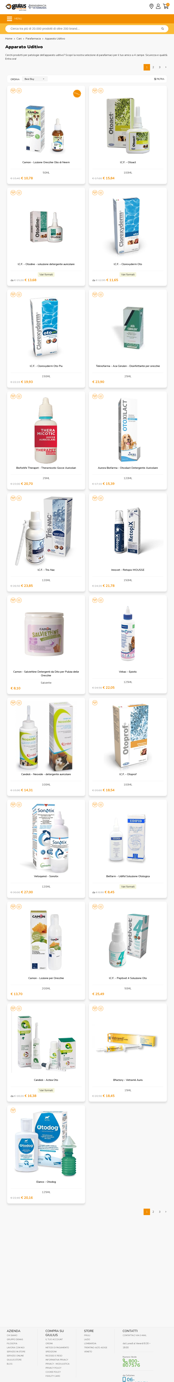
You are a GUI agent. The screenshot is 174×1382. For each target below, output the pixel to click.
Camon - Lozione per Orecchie (46, 978)
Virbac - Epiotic (128, 672)
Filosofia (12, 1343)
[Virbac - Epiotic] (127, 634)
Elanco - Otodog (46, 1182)
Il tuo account (54, 1339)
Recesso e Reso (54, 1355)
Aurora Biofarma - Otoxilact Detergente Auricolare (128, 468)
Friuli (87, 1335)
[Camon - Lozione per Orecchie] (46, 940)
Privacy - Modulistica (57, 1364)
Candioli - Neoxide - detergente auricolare (46, 774)
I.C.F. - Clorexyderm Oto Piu (46, 366)
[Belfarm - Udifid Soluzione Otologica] (127, 838)
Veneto (88, 1351)
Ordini (49, 1343)
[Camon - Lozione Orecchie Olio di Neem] (46, 124)
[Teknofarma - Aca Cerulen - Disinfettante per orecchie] (127, 328)
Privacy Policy (53, 1368)
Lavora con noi (15, 1347)
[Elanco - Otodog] (46, 1144)
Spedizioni (51, 1351)
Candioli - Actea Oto (46, 1080)
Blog (9, 1364)
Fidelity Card (53, 1376)
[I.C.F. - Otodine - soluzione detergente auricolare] (46, 226)
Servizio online (15, 1355)
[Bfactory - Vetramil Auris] (127, 1042)
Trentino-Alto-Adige (95, 1347)
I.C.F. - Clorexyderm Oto (128, 264)
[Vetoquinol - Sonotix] (46, 838)
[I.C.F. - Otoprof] (127, 736)
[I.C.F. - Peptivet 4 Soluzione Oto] (127, 940)
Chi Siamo (12, 1335)
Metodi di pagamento (57, 1347)
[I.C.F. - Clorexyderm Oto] (127, 226)
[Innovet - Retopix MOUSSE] (127, 532)
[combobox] (35, 78)
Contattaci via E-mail (134, 1335)
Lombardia (90, 1343)
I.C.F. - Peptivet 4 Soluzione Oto (128, 978)
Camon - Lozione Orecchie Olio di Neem (46, 162)
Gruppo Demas (15, 1339)
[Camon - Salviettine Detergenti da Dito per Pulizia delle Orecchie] (46, 634)
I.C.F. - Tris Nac (46, 570)
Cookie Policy (53, 1372)
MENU (18, 19)
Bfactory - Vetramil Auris (128, 1080)
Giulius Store (14, 1359)
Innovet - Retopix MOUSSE (127, 570)
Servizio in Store (16, 1351)
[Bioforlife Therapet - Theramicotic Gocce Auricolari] (46, 430)
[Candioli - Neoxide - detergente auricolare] (46, 736)
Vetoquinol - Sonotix (46, 876)
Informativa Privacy (57, 1359)
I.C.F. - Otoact (128, 162)
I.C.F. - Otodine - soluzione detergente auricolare (46, 264)
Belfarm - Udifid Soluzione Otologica (128, 876)
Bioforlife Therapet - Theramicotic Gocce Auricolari (46, 468)
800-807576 (131, 1363)
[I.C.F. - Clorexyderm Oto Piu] (46, 328)
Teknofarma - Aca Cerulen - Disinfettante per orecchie (128, 366)
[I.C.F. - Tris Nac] (46, 532)
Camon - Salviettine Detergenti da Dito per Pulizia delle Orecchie (46, 673)
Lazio (87, 1339)
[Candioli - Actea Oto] (46, 1042)
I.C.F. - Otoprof (128, 774)
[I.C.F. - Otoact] (127, 124)
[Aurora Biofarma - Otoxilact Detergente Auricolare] (127, 430)
